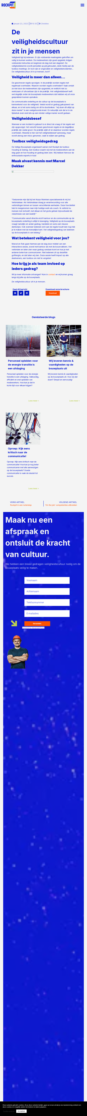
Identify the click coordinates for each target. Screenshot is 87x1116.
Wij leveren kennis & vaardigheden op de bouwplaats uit (61, 364)
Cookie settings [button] (9, 1111)
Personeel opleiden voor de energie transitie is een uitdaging (23, 364)
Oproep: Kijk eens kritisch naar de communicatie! (19, 452)
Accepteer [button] (21, 1111)
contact (51, 274)
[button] (82, 5)
